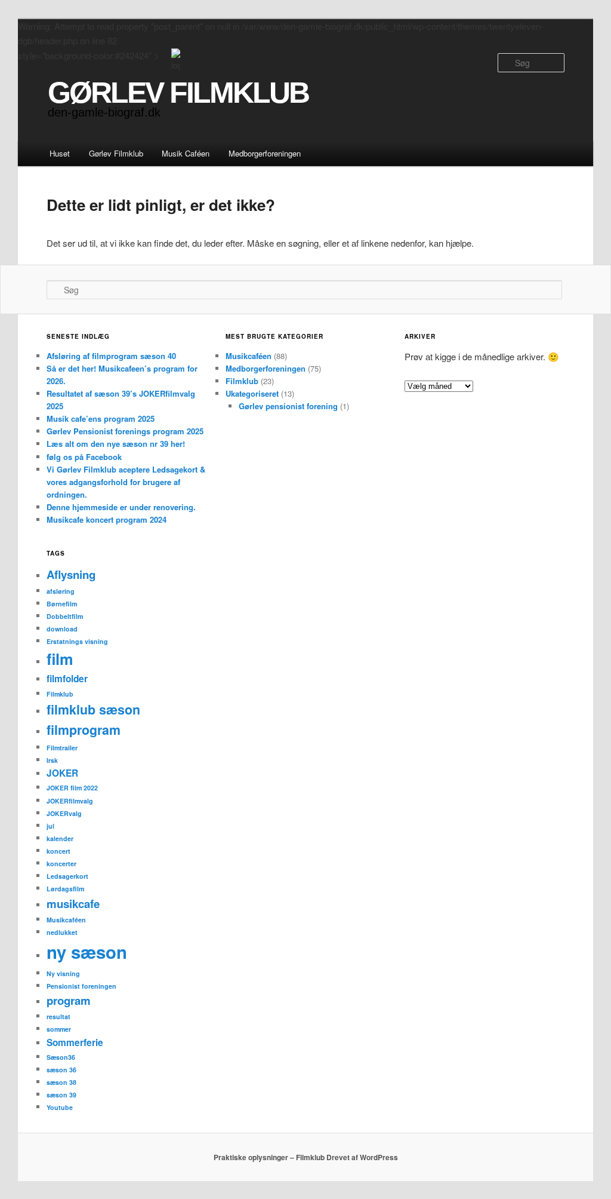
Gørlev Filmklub (116, 153)
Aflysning (71, 574)
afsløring (61, 591)
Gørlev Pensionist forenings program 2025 (125, 431)
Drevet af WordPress (362, 1157)
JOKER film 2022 (72, 787)
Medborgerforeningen (265, 153)
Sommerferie (75, 1042)
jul (50, 825)
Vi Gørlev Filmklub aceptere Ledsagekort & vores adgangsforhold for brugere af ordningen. (126, 482)
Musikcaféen (248, 355)
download (62, 628)
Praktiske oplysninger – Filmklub (269, 1157)
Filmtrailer (62, 747)
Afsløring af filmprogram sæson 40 (111, 355)
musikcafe (73, 904)
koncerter (61, 863)
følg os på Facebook (84, 456)
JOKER (62, 773)
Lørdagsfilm (65, 888)
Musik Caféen (185, 153)
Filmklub (242, 381)
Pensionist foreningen (81, 986)
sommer (59, 1029)
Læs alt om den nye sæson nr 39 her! (116, 443)
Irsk (52, 760)
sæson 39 (61, 1094)
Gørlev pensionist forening (288, 406)
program (69, 1000)
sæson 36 (61, 1069)
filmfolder (67, 678)
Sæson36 (61, 1057)
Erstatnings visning (77, 641)
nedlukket (62, 932)
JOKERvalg (64, 813)
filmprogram (84, 729)
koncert (58, 851)
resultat (58, 1016)
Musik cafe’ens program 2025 (101, 418)
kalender (60, 838)
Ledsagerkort (67, 876)
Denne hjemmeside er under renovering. (121, 507)
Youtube (60, 1107)
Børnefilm (62, 603)
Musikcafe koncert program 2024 (106, 519)
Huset (60, 153)
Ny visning (63, 973)
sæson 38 (61, 1082)
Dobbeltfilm (65, 616)
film (60, 659)
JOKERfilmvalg (70, 800)
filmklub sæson (93, 709)
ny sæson (87, 951)
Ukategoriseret (252, 393)
